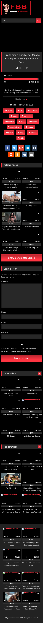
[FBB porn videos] (17, 8)
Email (4, 322)
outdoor (31, 127)
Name (4, 312)
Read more (20, 99)
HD (21, 110)
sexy (21, 132)
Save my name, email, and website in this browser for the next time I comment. (18, 350)
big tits (10, 110)
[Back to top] (35, 616)
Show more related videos (21, 258)
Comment (5, 281)
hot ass (34, 121)
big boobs (27, 116)
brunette (10, 121)
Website (4, 332)
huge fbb (33, 110)
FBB (22, 121)
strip (22, 138)
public (10, 132)
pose (15, 116)
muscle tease (15, 127)
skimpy (33, 132)
